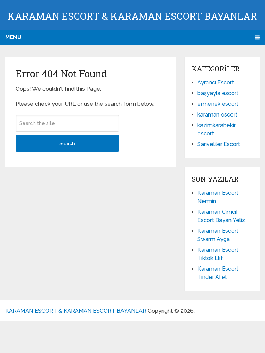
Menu (13, 37)
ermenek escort (217, 104)
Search (67, 143)
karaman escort (217, 114)
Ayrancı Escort (215, 82)
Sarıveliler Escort (218, 144)
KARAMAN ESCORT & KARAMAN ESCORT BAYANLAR (132, 16)
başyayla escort (217, 93)
